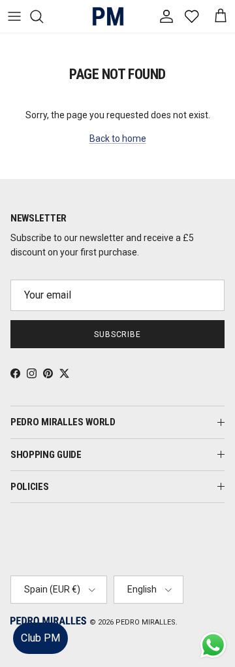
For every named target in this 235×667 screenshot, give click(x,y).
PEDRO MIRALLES (146, 622)
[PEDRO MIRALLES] (103, 16)
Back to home (117, 138)
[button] (211, 617)
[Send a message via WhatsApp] (213, 645)
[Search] (43, 16)
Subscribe (118, 334)
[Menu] (14, 16)
